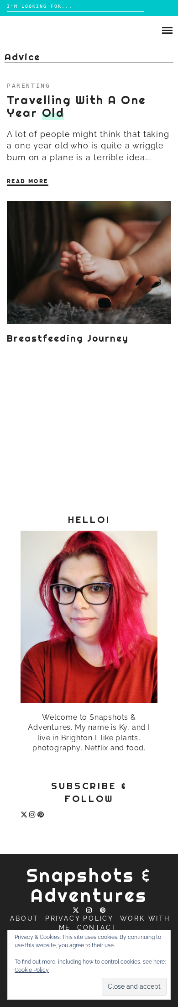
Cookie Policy (32, 970)
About (24, 918)
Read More (27, 181)
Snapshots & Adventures (89, 885)
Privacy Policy (79, 918)
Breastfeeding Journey (68, 338)
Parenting (28, 85)
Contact (97, 927)
